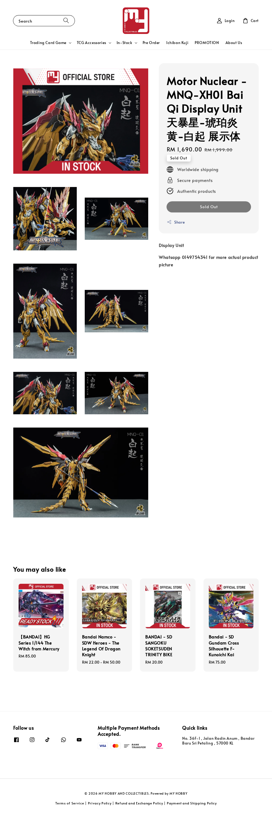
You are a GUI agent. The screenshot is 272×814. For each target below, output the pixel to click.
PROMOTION (207, 42)
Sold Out (209, 206)
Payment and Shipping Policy (192, 803)
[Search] (66, 20)
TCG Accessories (91, 42)
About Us (234, 42)
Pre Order (151, 42)
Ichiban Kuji (177, 42)
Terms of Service (69, 803)
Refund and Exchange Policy (139, 803)
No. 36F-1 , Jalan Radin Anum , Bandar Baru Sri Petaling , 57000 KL (218, 741)
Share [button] (179, 222)
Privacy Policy (100, 803)
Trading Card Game (48, 42)
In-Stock (124, 42)
